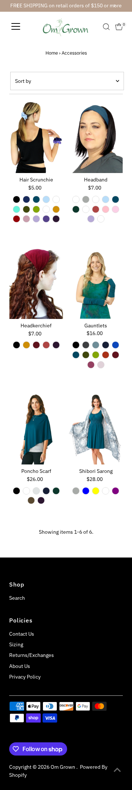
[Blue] (85, 491)
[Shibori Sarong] (96, 428)
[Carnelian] (105, 355)
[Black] (16, 199)
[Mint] (16, 209)
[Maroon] (36, 345)
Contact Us (21, 634)
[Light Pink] (105, 209)
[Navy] (105, 345)
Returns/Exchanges (31, 655)
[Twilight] (46, 219)
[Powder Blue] (46, 199)
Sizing (16, 644)
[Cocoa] (31, 500)
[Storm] (95, 345)
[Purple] (115, 491)
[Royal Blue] (115, 345)
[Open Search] (106, 26)
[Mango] (56, 209)
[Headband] (96, 137)
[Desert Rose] (100, 364)
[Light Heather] (95, 199)
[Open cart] (119, 26)
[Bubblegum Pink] (115, 209)
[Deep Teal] (36, 199)
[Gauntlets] (96, 283)
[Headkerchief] (36, 283)
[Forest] (76, 209)
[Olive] (26, 209)
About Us (19, 666)
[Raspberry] (91, 364)
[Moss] (36, 209)
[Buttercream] (46, 209)
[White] (76, 199)
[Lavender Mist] (36, 219)
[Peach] (105, 491)
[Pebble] (36, 491)
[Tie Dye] (100, 219)
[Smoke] (85, 199)
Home (51, 53)
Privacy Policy (25, 676)
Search (17, 598)
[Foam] (56, 199)
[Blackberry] (56, 219)
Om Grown (63, 767)
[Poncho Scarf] (36, 428)
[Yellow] (95, 491)
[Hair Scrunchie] (36, 137)
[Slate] (85, 345)
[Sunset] (95, 209)
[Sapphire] (26, 199)
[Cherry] (16, 219)
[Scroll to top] (117, 770)
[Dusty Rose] (26, 219)
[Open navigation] (15, 27)
